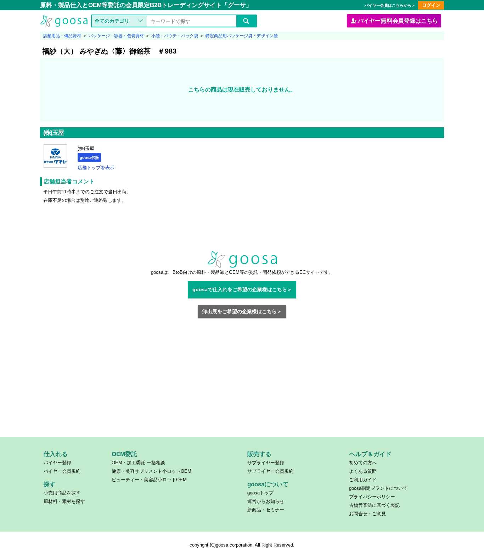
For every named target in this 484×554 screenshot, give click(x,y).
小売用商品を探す (62, 492)
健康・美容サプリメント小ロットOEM (151, 471)
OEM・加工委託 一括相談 (138, 462)
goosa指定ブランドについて (378, 488)
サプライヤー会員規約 (270, 471)
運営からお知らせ (265, 501)
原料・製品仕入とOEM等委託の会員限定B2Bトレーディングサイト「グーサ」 (146, 5)
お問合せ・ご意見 (367, 513)
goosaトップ (260, 492)
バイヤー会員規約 (62, 471)
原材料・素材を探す (64, 501)
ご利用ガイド (363, 479)
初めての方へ (363, 462)
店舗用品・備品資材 (62, 35)
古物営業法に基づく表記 (374, 505)
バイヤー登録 (57, 462)
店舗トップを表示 (96, 167)
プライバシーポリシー (372, 496)
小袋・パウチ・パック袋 (174, 35)
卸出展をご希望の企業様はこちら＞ (242, 311)
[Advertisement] (242, 381)
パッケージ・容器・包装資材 (116, 35)
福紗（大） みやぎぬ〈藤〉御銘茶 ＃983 (109, 51)
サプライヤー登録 (265, 462)
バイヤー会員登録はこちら (398, 20)
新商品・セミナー (265, 510)
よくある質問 (363, 471)
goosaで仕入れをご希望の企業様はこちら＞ (242, 289)
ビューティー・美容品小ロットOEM (149, 479)
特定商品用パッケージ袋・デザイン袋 (242, 35)
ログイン (431, 5)
